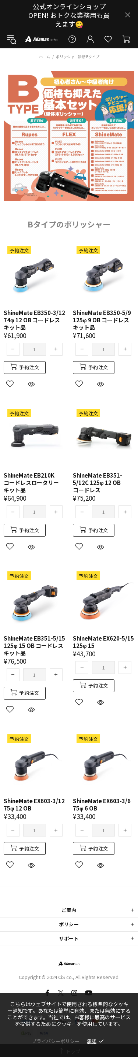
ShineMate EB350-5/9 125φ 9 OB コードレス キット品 (102, 320)
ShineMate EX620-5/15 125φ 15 (103, 642)
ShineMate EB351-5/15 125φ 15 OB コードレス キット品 (34, 646)
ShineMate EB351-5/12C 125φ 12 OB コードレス (97, 483)
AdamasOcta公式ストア (41, 39)
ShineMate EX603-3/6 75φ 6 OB (102, 804)
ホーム (44, 56)
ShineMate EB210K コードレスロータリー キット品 (31, 483)
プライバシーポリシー (55, 1041)
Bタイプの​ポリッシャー (69, 224)
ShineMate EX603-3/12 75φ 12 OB (34, 804)
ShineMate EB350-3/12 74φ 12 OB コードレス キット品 (34, 320)
